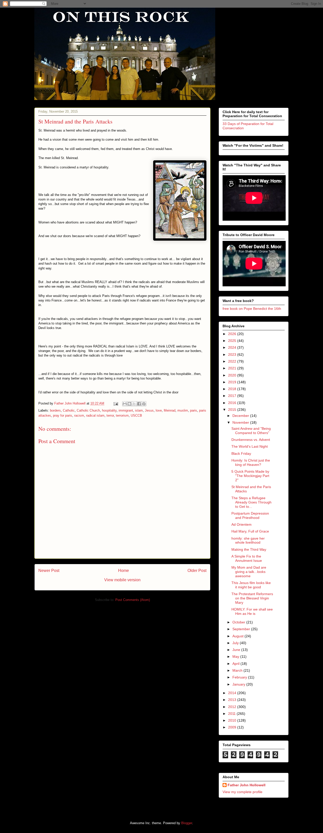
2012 (232, 707)
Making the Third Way (248, 549)
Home (123, 570)
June (236, 650)
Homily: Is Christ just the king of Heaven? (250, 462)
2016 (232, 403)
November (241, 422)
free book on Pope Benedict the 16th (252, 309)
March (238, 670)
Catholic (69, 410)
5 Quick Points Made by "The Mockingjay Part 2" (250, 475)
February (240, 677)
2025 (232, 341)
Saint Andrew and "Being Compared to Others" (251, 430)
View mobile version (122, 580)
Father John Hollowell (246, 785)
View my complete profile (242, 792)
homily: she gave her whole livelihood (248, 540)
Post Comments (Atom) (132, 600)
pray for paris (62, 415)
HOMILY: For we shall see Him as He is (252, 611)
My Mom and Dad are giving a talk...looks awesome (248, 571)
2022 (232, 361)
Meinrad (169, 410)
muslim (182, 410)
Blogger (186, 823)
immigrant (126, 410)
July (236, 643)
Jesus (149, 410)
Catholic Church (88, 410)
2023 (232, 354)
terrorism (122, 415)
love (159, 410)
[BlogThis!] (129, 403)
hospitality (109, 410)
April (236, 664)
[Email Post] (115, 403)
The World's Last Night (249, 446)
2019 (232, 382)
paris (193, 410)
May (236, 656)
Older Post (196, 570)
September (241, 629)
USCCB (136, 415)
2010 (232, 720)
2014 (232, 693)
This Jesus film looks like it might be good (251, 585)
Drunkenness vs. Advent (250, 440)
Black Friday (241, 453)
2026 (232, 334)
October (239, 622)
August (238, 636)
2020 (232, 375)
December (241, 416)
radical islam (95, 415)
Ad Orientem (241, 524)
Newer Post (48, 570)
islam (139, 410)
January (239, 684)
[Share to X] (134, 403)
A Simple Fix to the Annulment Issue (246, 558)
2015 (232, 410)
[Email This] (124, 403)
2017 (232, 396)
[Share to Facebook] (139, 403)
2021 (232, 368)
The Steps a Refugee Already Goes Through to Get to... (251, 502)
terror (110, 415)
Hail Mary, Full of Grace (250, 531)
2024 (232, 347)
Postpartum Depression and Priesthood (250, 515)
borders (55, 410)
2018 (232, 389)
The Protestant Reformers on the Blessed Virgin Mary (252, 598)
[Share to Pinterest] (143, 403)
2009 (232, 727)
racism (79, 415)
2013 (232, 700)
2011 (232, 714)
